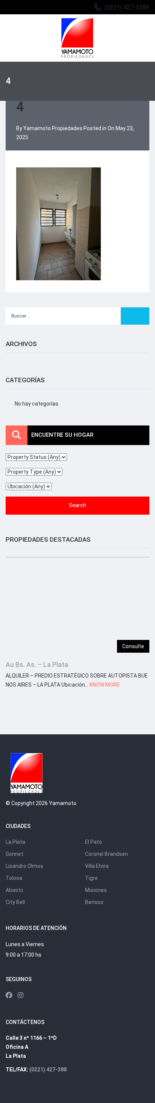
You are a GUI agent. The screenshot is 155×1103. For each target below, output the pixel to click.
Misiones (96, 890)
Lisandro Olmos (24, 866)
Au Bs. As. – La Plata (37, 664)
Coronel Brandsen (106, 854)
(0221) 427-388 (48, 1070)
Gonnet (14, 854)
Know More (105, 685)
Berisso (94, 902)
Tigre (91, 878)
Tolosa (14, 878)
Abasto (14, 890)
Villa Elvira (97, 866)
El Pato (93, 842)
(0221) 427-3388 (127, 7)
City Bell (15, 902)
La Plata (15, 842)
